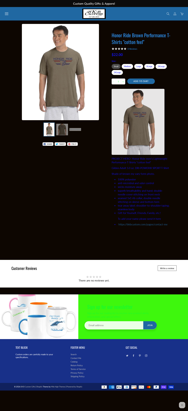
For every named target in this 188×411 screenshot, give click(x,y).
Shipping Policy (78, 376)
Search (74, 354)
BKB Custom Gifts (28, 387)
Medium (127, 66)
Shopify (39, 387)
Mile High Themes (58, 387)
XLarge (149, 66)
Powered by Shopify (74, 387)
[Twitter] (127, 355)
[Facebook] (133, 355)
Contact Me (76, 358)
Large (138, 66)
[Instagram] (146, 355)
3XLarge (117, 72)
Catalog (74, 362)
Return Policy (77, 365)
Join (150, 325)
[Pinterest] (139, 355)
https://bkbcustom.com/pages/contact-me (142, 224)
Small (116, 66)
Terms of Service (78, 369)
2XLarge (161, 66)
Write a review (167, 268)
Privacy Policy (77, 373)
